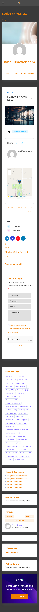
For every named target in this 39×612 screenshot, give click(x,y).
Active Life (10, 377)
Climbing (10, 393)
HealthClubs (11, 410)
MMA (21, 436)
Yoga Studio (19, 459)
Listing (23, 73)
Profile (15, 73)
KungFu (10, 426)
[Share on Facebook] (24, 143)
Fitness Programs (13, 403)
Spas (23, 449)
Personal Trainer (20, 132)
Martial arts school (13, 433)
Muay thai (10, 439)
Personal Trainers (13, 446)
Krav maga (10, 423)
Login (36, 3)
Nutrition (22, 439)
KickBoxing (22, 420)
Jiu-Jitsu (23, 413)
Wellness (24, 456)
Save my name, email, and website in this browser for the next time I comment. (19, 328)
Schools (27, 446)
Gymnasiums (11, 406)
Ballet (9, 383)
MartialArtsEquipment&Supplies (17, 430)
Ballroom (20, 383)
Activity (8, 73)
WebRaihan (18, 481)
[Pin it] (19, 143)
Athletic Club (11, 380)
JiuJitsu (10, 416)
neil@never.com (16, 230)
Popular (29, 517)
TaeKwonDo (11, 456)
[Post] (22, 143)
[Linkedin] (16, 143)
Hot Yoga (23, 410)
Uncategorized (12, 552)
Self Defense (11, 449)
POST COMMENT (17, 345)
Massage (10, 436)
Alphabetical (19, 520)
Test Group (17, 525)
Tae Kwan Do (25, 453)
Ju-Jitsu (20, 416)
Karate (10, 420)
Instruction (11, 413)
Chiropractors (22, 390)
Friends (31, 73)
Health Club (25, 406)
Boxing (10, 390)
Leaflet (11, 196)
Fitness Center (11, 93)
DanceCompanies (13, 396)
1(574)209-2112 (16, 226)
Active (19, 517)
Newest (9, 517)
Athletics (23, 380)
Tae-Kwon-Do (11, 453)
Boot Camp (20, 386)
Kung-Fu (22, 423)
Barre (9, 386)
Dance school (11, 400)
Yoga (9, 459)
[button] (19, 182)
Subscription (22, 476)
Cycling (20, 393)
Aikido (21, 377)
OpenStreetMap (24, 196)
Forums (7, 78)
